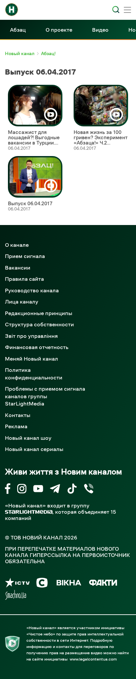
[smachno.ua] (15, 596)
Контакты (17, 415)
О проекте (59, 29)
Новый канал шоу (28, 437)
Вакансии (17, 267)
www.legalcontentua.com (93, 659)
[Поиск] (115, 9)
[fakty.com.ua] (103, 584)
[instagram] (21, 490)
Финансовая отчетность (36, 347)
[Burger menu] (127, 10)
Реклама (16, 426)
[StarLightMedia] (28, 512)
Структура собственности (39, 324)
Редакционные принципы (38, 313)
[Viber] (88, 490)
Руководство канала (32, 290)
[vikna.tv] (68, 584)
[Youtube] (38, 490)
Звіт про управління (31, 336)
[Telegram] (55, 490)
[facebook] (8, 489)
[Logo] (11, 9)
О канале (17, 244)
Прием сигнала (25, 256)
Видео (100, 29)
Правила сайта (24, 278)
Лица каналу (21, 301)
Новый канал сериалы (34, 449)
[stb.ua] (42, 584)
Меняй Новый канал (31, 358)
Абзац (18, 29)
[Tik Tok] (72, 489)
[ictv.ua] (17, 584)
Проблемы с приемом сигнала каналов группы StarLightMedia (45, 396)
